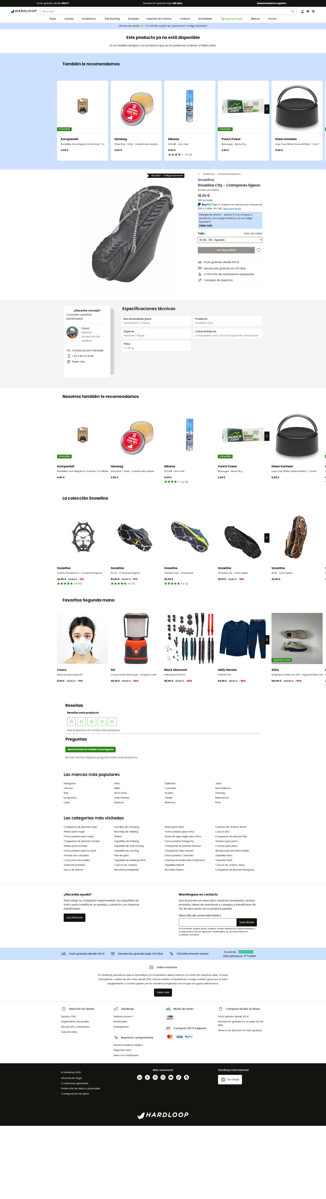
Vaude (168, 798)
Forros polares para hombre (80, 851)
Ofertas (272, 19)
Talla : (202, 233)
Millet (117, 788)
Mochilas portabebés (126, 870)
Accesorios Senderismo (229, 174)
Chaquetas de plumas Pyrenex (183, 846)
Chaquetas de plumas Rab (231, 836)
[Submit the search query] (293, 12)
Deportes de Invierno (159, 19)
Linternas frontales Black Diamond (185, 860)
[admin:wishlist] (259, 250)
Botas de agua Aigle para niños (183, 836)
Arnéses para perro (226, 841)
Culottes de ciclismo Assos (231, 827)
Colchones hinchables (77, 860)
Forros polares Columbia (179, 855)
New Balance (223, 788)
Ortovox (68, 788)
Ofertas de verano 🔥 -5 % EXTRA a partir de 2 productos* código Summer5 (163, 26)
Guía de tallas (253, 233)
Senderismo (89, 19)
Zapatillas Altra (223, 855)
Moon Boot (120, 793)
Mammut (170, 802)
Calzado (69, 19)
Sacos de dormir (73, 870)
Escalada (133, 19)
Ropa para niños (174, 827)
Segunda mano (234, 19)
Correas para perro (226, 846)
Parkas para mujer (74, 832)
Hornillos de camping (126, 827)
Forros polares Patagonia (179, 841)
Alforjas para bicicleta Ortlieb (232, 851)
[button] (130, 234)
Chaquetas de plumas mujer (80, 827)
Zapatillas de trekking (126, 841)
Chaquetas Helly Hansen (179, 851)
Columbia (170, 788)
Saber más (205, 225)
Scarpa (169, 793)
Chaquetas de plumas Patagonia (234, 870)
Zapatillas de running (126, 851)
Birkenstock (222, 798)
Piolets (118, 836)
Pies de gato (121, 855)
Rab (66, 793)
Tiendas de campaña (76, 855)
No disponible (226, 250)
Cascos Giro (222, 832)
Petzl (218, 802)
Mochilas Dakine (174, 870)
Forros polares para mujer (79, 836)
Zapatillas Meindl (174, 865)
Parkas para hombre (75, 846)
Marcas (255, 19)
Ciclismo (185, 19)
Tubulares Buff (223, 860)
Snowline (206, 180)
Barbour (119, 802)
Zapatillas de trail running (129, 846)
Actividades (205, 19)
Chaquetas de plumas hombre (82, 841)
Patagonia (70, 783)
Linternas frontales (74, 865)
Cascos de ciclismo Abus (230, 865)
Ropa (53, 19)
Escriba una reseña (208, 190)
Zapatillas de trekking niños (130, 860)
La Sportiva (70, 798)
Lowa (67, 802)
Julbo (218, 783)
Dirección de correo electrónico (200, 915)
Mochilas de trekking (126, 832)
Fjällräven (170, 783)
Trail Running (112, 19)
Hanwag (220, 793)
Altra (117, 783)
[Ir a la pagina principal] (200, 174)
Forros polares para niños (179, 832)
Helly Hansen (122, 798)
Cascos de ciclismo (125, 865)
